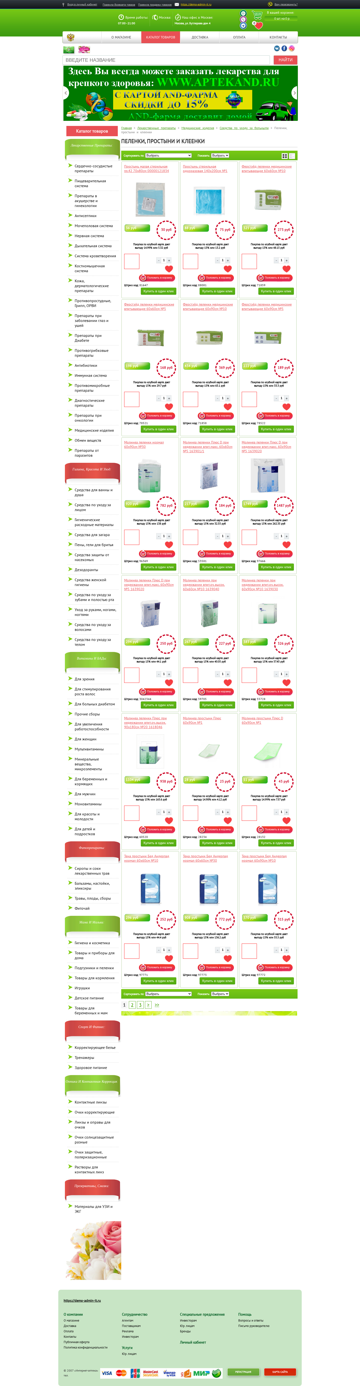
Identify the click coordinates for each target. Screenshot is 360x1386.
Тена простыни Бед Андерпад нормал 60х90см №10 (264, 858)
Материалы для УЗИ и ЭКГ (94, 1209)
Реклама (127, 1331)
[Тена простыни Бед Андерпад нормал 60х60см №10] (150, 889)
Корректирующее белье (95, 1047)
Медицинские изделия (94, 430)
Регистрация (243, 1372)
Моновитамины (88, 803)
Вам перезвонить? (286, 4)
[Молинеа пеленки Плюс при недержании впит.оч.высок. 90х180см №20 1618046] (150, 751)
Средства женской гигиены (90, 582)
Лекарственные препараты (156, 128)
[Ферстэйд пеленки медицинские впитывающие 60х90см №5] (268, 337)
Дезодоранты (86, 569)
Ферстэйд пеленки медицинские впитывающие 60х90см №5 (267, 306)
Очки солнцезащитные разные (94, 1139)
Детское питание (89, 997)
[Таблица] (285, 156)
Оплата (239, 37)
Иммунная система (91, 375)
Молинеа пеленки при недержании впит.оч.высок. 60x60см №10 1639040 (204, 584)
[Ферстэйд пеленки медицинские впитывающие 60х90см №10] (209, 337)
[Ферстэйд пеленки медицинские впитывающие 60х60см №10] (268, 200)
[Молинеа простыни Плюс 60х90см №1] (209, 751)
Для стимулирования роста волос (93, 691)
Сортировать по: (134, 155)
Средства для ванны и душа (94, 492)
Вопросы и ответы (251, 1320)
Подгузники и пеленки (94, 967)
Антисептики (85, 215)
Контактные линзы (91, 1102)
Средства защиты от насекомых (92, 557)
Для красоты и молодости (87, 816)
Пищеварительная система (90, 183)
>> (157, 1005)
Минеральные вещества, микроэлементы (88, 764)
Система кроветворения (95, 255)
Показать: (204, 155)
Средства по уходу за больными (244, 128)
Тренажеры (84, 1057)
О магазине (121, 37)
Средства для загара (92, 534)
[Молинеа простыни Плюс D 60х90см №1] (268, 751)
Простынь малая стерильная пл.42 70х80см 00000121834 (146, 168)
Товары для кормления (95, 977)
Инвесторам (130, 1337)
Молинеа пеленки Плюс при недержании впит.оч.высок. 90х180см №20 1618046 (145, 722)
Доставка (200, 37)
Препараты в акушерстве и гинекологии (86, 200)
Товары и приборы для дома (95, 955)
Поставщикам (131, 1326)
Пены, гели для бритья (94, 544)
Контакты (278, 37)
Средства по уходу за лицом (93, 507)
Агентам (127, 1320)
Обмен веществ (88, 440)
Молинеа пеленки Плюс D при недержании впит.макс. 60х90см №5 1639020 (266, 446)
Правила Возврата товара (119, 4)
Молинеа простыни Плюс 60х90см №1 (202, 720)
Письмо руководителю (253, 1326)
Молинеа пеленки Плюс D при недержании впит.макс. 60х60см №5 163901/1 (207, 446)
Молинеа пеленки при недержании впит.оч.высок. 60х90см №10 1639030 (263, 584)
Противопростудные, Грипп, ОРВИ (93, 303)
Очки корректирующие (95, 1112)
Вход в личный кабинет (82, 4)
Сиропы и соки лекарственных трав (92, 871)
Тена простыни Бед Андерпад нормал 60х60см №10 (146, 858)
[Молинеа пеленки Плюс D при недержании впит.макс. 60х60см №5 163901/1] (209, 475)
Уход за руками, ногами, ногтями (95, 612)
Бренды (185, 1331)
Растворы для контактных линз (89, 1169)
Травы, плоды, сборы (93, 898)
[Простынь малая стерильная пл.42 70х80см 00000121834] (150, 200)
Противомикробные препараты (92, 388)
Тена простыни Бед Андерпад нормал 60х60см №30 (205, 858)
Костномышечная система (90, 268)
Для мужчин (85, 793)
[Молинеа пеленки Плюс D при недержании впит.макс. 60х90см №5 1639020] (268, 475)
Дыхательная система (93, 245)
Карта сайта (280, 1372)
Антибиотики (86, 365)
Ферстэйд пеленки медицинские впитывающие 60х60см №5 (149, 306)
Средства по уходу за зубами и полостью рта (94, 597)
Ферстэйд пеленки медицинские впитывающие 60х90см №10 (208, 306)
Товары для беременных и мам (91, 1010)
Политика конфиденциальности (86, 1347)
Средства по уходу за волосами (93, 627)
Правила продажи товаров (155, 4)
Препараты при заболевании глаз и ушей (91, 320)
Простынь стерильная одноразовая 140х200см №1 (205, 168)
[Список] (292, 156)
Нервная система (89, 235)
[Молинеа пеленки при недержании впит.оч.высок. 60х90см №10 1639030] (268, 613)
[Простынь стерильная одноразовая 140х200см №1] (209, 200)
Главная (70, 37)
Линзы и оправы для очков (92, 1124)
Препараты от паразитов (87, 453)
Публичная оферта (76, 1342)
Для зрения (85, 678)
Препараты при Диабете (88, 338)
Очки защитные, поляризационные (91, 1154)
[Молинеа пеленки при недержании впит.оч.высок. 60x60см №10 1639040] (209, 613)
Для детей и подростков (85, 831)
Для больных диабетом (95, 703)
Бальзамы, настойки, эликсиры (92, 886)
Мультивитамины (89, 749)
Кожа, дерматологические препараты (92, 285)
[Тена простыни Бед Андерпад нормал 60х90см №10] (268, 889)
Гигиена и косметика (92, 942)
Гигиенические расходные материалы (94, 522)
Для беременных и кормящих (91, 781)
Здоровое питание (91, 1067)
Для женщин (85, 738)
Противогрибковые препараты (91, 353)
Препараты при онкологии (88, 418)
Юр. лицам (129, 1354)
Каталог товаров (160, 37)
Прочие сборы (87, 713)
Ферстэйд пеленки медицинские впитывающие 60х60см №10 (267, 168)
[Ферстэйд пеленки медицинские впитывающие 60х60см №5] (150, 337)
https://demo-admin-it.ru (196, 4)
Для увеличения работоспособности (92, 726)
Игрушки (82, 987)
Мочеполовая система (94, 225)
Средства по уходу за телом (93, 642)
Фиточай (82, 908)
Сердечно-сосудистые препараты (93, 168)
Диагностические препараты (90, 403)
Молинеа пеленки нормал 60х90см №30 (144, 444)
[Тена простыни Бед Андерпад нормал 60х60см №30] (209, 889)
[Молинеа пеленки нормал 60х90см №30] (150, 475)
